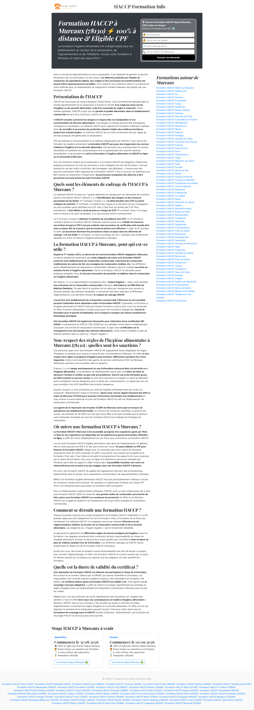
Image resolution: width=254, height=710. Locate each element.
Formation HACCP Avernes (169, 145)
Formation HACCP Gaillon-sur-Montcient (176, 281)
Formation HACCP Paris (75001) (18, 684)
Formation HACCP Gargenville (171, 224)
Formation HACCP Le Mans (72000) (66, 693)
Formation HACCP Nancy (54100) (68, 703)
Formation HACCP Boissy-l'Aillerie (173, 110)
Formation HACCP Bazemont (170, 189)
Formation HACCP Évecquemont (172, 284)
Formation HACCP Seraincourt (171, 262)
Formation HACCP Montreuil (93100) (182, 703)
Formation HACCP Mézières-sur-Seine (175, 161)
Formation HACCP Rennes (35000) (146, 687)
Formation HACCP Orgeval (169, 132)
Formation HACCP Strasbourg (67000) (231, 684)
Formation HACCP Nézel (168, 199)
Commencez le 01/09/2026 (132, 642)
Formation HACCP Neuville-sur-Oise (174, 116)
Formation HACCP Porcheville (171, 100)
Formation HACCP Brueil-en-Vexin (173, 211)
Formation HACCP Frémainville (171, 192)
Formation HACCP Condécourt (171, 269)
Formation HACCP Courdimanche (173, 227)
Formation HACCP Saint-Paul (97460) (105, 703)
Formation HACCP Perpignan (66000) (178, 696)
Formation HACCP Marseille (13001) (53, 684)
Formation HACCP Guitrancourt (172, 148)
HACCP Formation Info (139, 6)
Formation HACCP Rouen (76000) (113, 700)
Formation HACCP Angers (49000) (181, 690)
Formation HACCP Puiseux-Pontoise (174, 176)
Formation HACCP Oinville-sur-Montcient (176, 243)
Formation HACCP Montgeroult (171, 122)
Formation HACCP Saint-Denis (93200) (222, 700)
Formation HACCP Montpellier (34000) (36, 687)
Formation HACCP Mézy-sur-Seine (173, 288)
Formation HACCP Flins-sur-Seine (173, 259)
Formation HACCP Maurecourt (171, 126)
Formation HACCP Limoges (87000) (35, 696)
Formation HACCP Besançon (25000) (216, 696)
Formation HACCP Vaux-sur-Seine (173, 272)
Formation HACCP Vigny (168, 157)
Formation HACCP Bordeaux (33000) (76, 687)
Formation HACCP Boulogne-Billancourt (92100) (34, 700)
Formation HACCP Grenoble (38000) (110, 690)
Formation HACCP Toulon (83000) (73, 690)
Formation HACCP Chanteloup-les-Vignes (177, 183)
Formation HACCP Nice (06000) (159, 684)
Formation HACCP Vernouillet (171, 240)
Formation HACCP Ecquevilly (170, 249)
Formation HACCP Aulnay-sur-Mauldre (175, 180)
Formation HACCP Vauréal (169, 167)
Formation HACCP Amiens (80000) (106, 696)
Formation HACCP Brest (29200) (182, 693)
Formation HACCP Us (167, 94)
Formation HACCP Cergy (168, 103)
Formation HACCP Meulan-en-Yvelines (175, 291)
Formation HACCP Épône (168, 173)
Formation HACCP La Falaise (170, 195)
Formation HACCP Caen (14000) (186, 700)
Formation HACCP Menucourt (171, 256)
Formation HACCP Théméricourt (172, 154)
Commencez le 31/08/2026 (76, 642)
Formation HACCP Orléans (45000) (77, 700)
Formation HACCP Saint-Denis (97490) (27, 693)
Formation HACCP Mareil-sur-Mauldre (175, 87)
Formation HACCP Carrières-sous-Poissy (176, 141)
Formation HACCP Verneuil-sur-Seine (174, 253)
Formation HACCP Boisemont (171, 234)
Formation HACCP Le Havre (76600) (217, 687)
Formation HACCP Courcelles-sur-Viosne (176, 119)
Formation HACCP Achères (169, 97)
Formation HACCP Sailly (168, 164)
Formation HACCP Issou (168, 151)
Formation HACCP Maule (168, 129)
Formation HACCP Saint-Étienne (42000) (34, 690)
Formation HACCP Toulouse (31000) (123, 684)
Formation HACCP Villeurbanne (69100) (219, 690)
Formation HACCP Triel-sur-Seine (172, 230)
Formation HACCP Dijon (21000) (146, 690)
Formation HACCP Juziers (169, 265)
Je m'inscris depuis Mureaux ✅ (72, 662)
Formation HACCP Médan (169, 205)
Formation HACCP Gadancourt (171, 91)
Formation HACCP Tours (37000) (71, 696)
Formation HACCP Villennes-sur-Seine (175, 202)
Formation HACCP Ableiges (170, 135)
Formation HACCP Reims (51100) (181, 687)
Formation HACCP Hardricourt (171, 300)
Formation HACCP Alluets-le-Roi (172, 170)
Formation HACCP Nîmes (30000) (102, 693)
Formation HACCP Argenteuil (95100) (144, 703)
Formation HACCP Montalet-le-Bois (174, 208)
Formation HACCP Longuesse (171, 218)
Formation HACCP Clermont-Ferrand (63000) (222, 693)
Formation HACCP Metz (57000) (141, 696)
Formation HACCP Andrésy (169, 113)
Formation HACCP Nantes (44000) (193, 684)
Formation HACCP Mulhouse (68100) (149, 700)
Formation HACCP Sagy (168, 246)
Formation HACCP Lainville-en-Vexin (174, 138)
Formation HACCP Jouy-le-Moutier (173, 186)
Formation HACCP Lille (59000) (112, 687)
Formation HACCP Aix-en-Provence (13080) (142, 693)
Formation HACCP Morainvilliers (172, 215)
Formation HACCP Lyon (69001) (88, 684)
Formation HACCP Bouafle (169, 275)
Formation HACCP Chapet (169, 278)
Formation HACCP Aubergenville (172, 237)
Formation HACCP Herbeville (170, 107)
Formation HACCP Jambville (170, 221)
